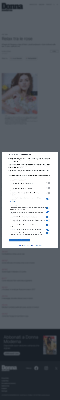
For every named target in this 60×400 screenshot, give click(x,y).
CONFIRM (19, 240)
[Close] (55, 154)
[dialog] (30, 200)
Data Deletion (22, 245)
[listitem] (30, 180)
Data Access (30, 245)
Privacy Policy (38, 245)
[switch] (48, 183)
